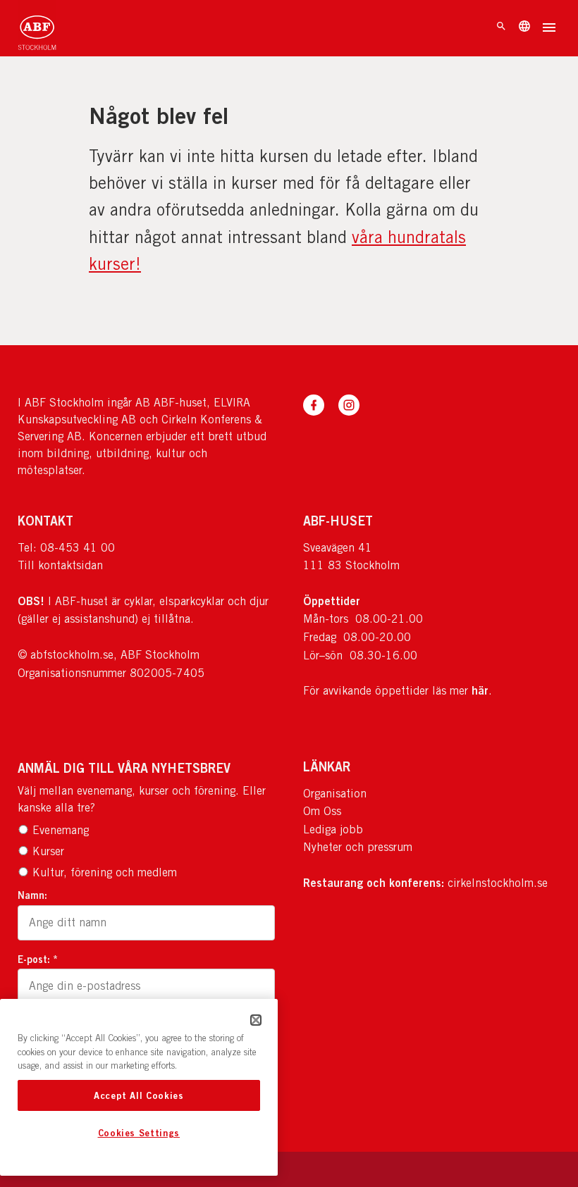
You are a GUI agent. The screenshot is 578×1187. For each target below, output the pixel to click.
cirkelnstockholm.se (498, 883)
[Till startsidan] (37, 28)
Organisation (335, 793)
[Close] (256, 1020)
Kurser (48, 851)
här (480, 690)
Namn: (32, 895)
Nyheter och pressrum (357, 847)
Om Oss (322, 811)
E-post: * (38, 959)
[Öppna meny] (549, 29)
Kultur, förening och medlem (104, 872)
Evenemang (60, 830)
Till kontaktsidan (60, 565)
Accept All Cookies (139, 1095)
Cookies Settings (139, 1132)
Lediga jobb (333, 829)
